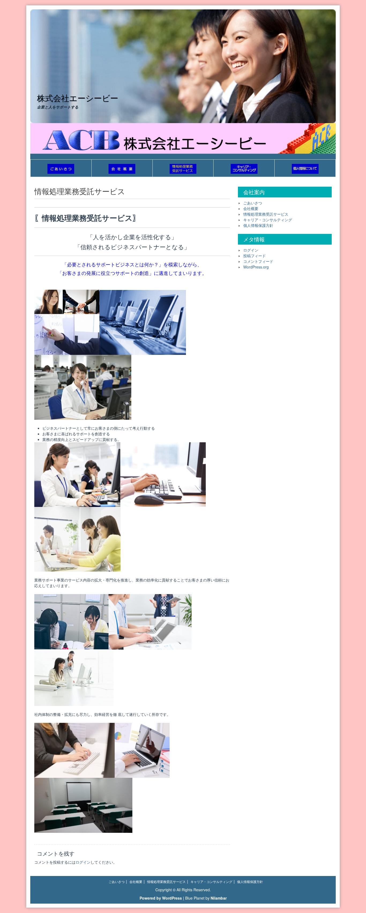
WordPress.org (256, 267)
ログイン (83, 862)
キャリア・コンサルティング (267, 219)
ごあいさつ (252, 202)
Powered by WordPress (161, 898)
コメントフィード (258, 261)
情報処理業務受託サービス (265, 214)
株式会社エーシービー (77, 98)
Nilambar (219, 898)
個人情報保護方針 (258, 225)
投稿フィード (254, 255)
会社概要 (250, 208)
